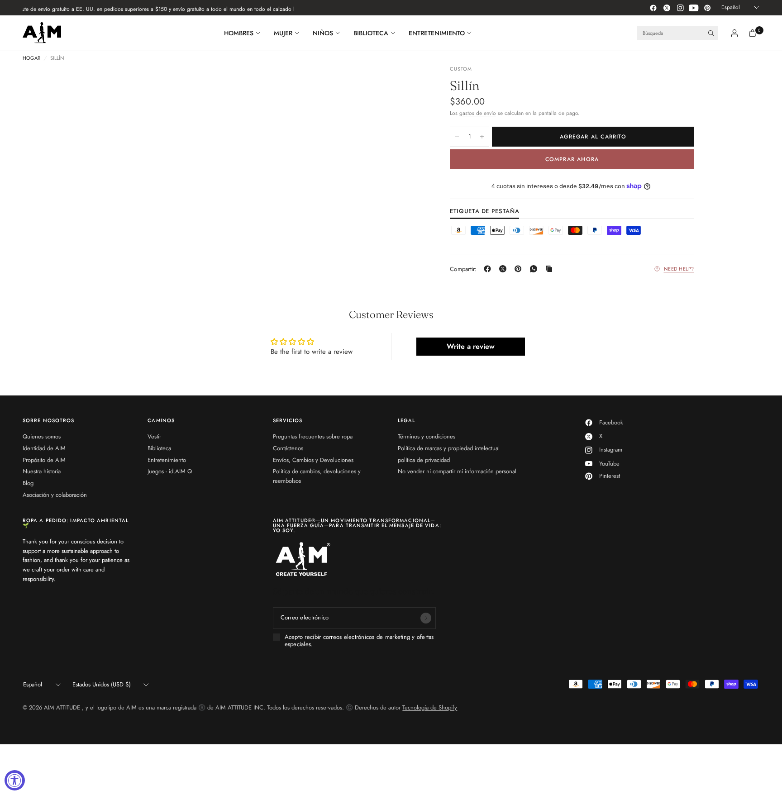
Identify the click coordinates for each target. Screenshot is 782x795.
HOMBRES (238, 33)
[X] (504, 268)
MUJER (283, 33)
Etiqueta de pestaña (484, 211)
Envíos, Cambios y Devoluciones (313, 460)
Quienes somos (42, 436)
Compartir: (463, 269)
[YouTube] (694, 7)
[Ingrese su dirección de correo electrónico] (425, 618)
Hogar (31, 58)
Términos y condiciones (426, 436)
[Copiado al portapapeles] (550, 268)
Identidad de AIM (44, 448)
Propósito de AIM (44, 460)
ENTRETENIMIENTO (437, 33)
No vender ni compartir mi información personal (457, 471)
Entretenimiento (167, 460)
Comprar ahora (572, 159)
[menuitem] (245, 33)
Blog (28, 483)
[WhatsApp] (535, 268)
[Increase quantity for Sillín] (482, 136)
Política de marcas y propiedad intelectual (449, 448)
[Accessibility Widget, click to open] (15, 780)
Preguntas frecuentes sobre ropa (313, 436)
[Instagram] (680, 7)
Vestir (154, 436)
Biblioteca (159, 448)
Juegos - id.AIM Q (170, 471)
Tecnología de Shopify (429, 707)
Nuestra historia (42, 471)
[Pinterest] (707, 7)
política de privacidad (424, 460)
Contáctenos (288, 448)
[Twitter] (666, 7)
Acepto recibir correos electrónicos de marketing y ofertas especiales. (359, 640)
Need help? (679, 269)
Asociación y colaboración (55, 494)
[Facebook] (653, 7)
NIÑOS (323, 33)
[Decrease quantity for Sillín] (457, 136)
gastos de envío (477, 113)
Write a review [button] (471, 346)
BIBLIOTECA (370, 33)
